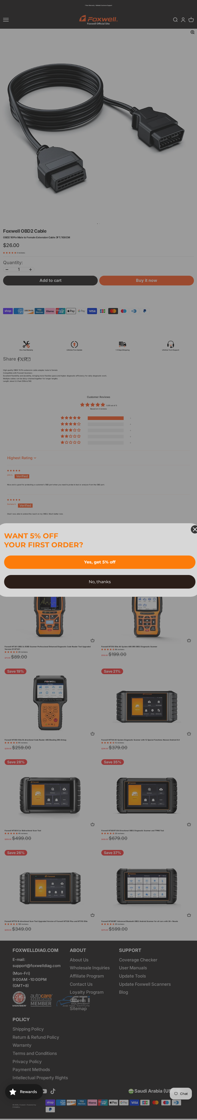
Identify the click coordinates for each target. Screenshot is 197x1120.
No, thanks (100, 581)
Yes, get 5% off (99, 562)
